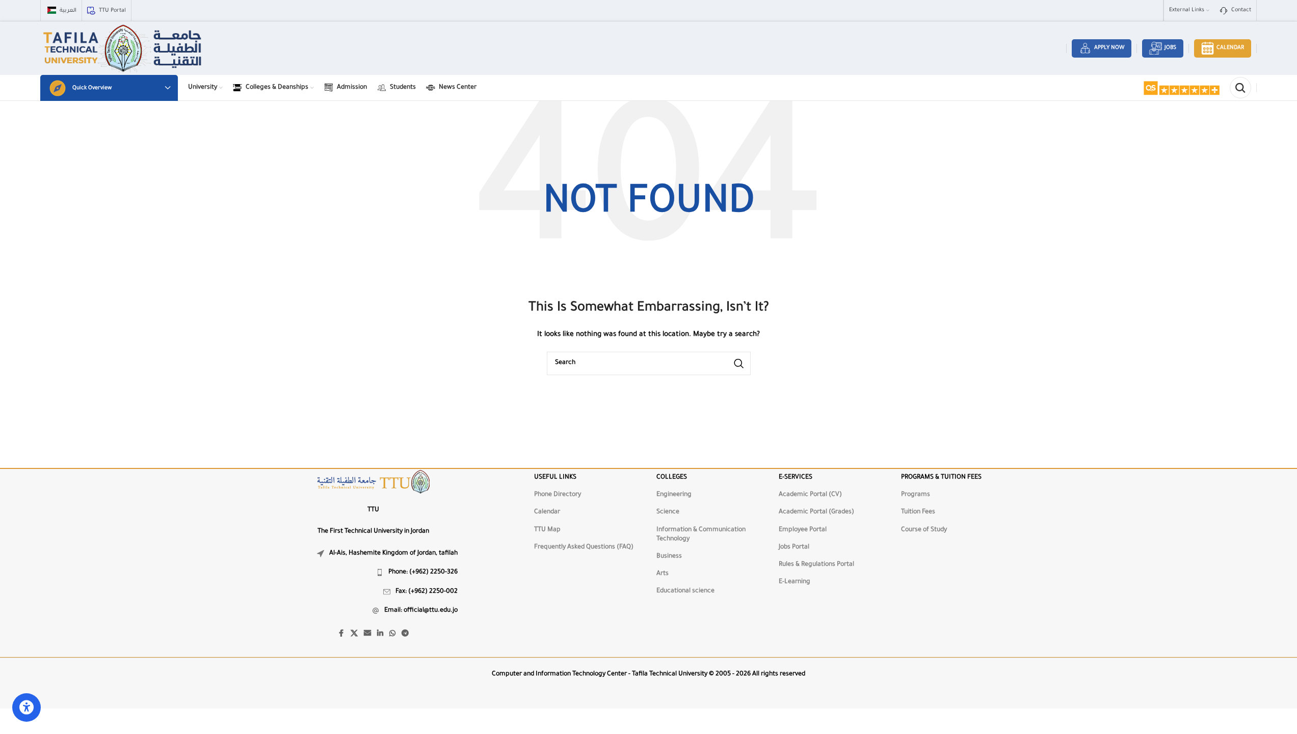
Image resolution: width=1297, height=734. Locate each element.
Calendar (1230, 48)
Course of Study (924, 530)
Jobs (1170, 48)
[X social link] (354, 634)
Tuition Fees (918, 512)
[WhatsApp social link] (392, 634)
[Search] (1240, 87)
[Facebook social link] (341, 634)
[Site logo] (123, 49)
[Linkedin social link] (380, 634)
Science (667, 512)
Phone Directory (557, 495)
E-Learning (794, 582)
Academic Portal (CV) (810, 495)
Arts (662, 574)
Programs (915, 495)
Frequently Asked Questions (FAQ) (583, 547)
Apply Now (1109, 48)
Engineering (674, 495)
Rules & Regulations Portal (816, 564)
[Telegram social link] (405, 634)
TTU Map (547, 530)
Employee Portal (803, 530)
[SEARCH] (739, 363)
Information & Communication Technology (701, 535)
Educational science (685, 591)
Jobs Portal (794, 547)
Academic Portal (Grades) (816, 512)
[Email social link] (367, 634)
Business (669, 556)
